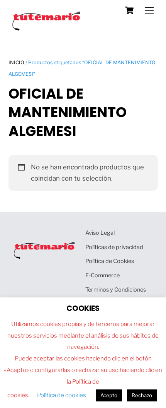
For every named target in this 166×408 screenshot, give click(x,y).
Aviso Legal (100, 232)
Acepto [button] (108, 395)
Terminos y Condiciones (115, 289)
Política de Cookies (109, 261)
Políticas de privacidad (114, 247)
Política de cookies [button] (61, 395)
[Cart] (129, 10)
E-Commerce (102, 275)
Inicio (16, 62)
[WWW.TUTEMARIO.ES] (47, 28)
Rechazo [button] (142, 395)
